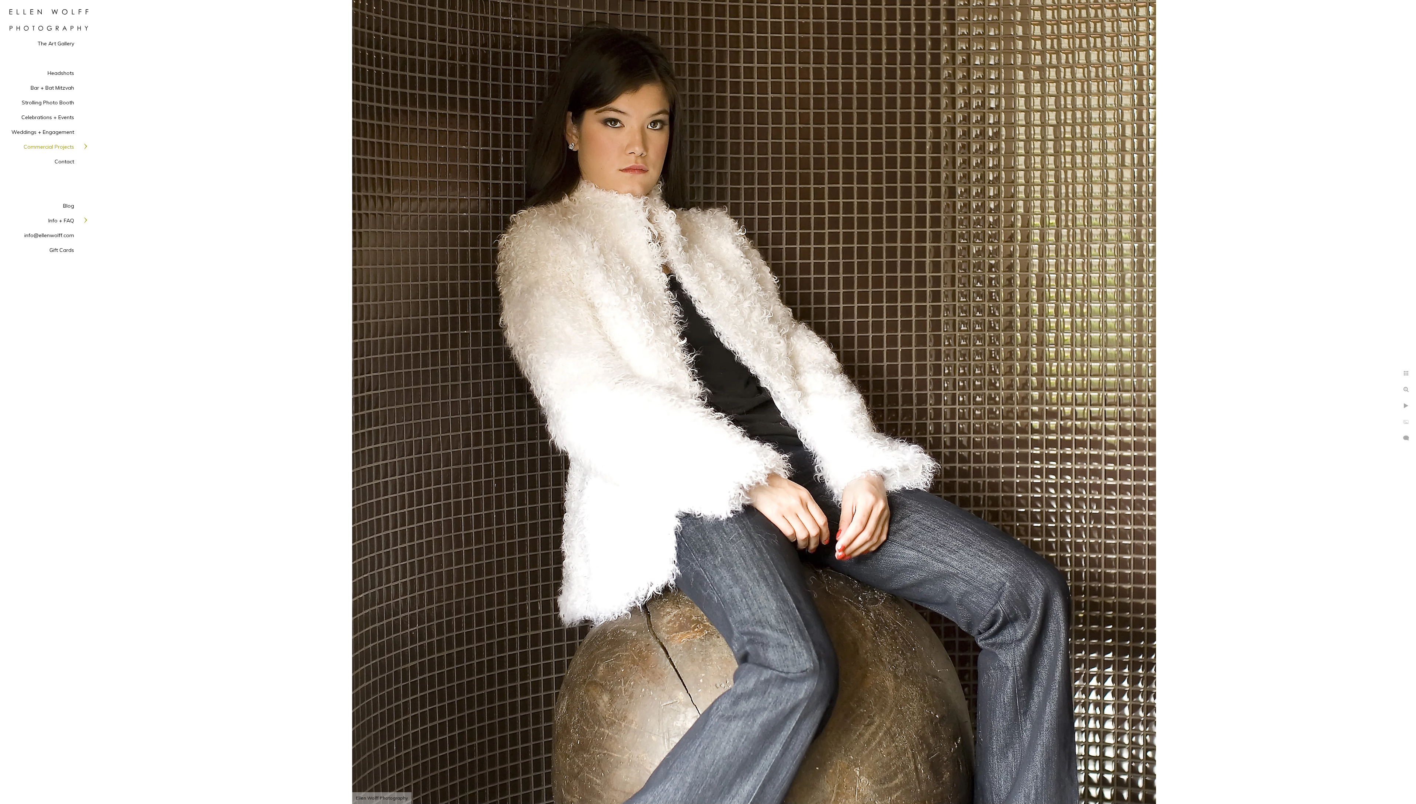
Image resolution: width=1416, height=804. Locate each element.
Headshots (61, 73)
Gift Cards (61, 250)
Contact (64, 161)
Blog (68, 205)
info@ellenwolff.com (49, 235)
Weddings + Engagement (42, 132)
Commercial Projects (49, 146)
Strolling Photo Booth (48, 102)
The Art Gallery (56, 43)
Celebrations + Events (47, 117)
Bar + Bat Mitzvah (52, 87)
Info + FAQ (61, 220)
